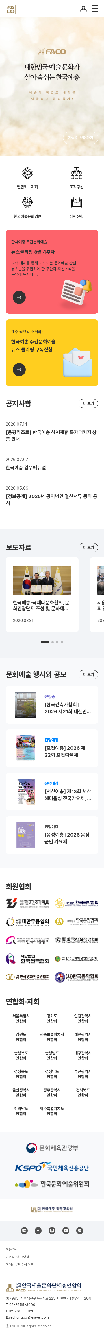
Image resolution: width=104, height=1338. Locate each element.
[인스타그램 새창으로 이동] (52, 1230)
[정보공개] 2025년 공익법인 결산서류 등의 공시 (51, 499)
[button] (45, 642)
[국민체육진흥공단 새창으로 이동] (52, 1166)
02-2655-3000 (22, 1305)
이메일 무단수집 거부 (20, 1264)
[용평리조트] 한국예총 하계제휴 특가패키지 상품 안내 (51, 435)
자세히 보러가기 (80, 137)
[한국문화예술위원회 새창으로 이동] (52, 1184)
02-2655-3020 (21, 1311)
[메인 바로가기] (11, 8)
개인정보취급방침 (17, 1257)
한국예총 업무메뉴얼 (26, 467)
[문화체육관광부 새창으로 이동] (52, 1148)
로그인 (83, 8)
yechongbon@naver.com (29, 1317)
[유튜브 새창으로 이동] (65, 1230)
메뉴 (95, 8)
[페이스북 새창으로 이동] (38, 1230)
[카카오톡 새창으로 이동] (79, 1230)
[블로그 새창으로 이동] (24, 1230)
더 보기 (88, 403)
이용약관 (11, 1249)
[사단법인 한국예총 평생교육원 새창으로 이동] (52, 1209)
